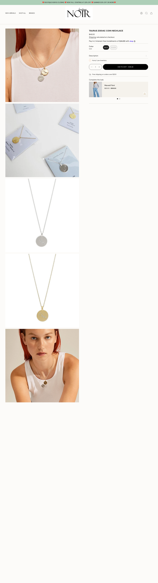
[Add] (144, 93)
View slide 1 (117, 98)
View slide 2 (119, 98)
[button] (22, 13)
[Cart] (151, 13)
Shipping (92, 37)
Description (93, 56)
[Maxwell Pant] (95, 89)
